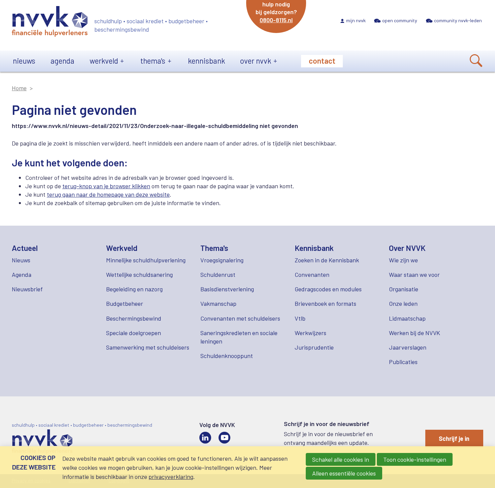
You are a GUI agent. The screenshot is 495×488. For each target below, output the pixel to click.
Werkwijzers (310, 332)
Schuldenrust (217, 274)
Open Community (399, 20)
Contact (322, 60)
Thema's (152, 60)
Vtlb (300, 318)
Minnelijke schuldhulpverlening (146, 260)
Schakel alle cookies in (340, 459)
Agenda (62, 60)
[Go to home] (50, 22)
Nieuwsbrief (27, 289)
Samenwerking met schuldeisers (147, 347)
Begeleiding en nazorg (134, 289)
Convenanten (312, 274)
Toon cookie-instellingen (414, 459)
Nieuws (24, 60)
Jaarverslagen (407, 347)
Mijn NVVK (356, 20)
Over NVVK (255, 60)
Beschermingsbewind (133, 318)
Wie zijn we (403, 260)
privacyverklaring (170, 476)
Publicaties (403, 361)
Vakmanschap (218, 303)
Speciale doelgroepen (133, 332)
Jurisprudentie (314, 347)
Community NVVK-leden (458, 20)
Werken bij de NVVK (414, 332)
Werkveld (104, 60)
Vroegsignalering (221, 260)
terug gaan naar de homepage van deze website (108, 194)
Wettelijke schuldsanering (139, 274)
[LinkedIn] (205, 438)
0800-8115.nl (276, 20)
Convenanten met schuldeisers (240, 318)
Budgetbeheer (124, 303)
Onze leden (403, 303)
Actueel (25, 248)
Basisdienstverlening (227, 289)
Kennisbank (206, 60)
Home (19, 88)
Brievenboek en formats (325, 303)
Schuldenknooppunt (226, 355)
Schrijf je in (454, 438)
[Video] (224, 438)
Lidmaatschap (407, 318)
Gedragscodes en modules (328, 289)
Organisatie (403, 289)
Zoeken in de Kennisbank (327, 260)
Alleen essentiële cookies (344, 473)
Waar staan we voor (414, 274)
